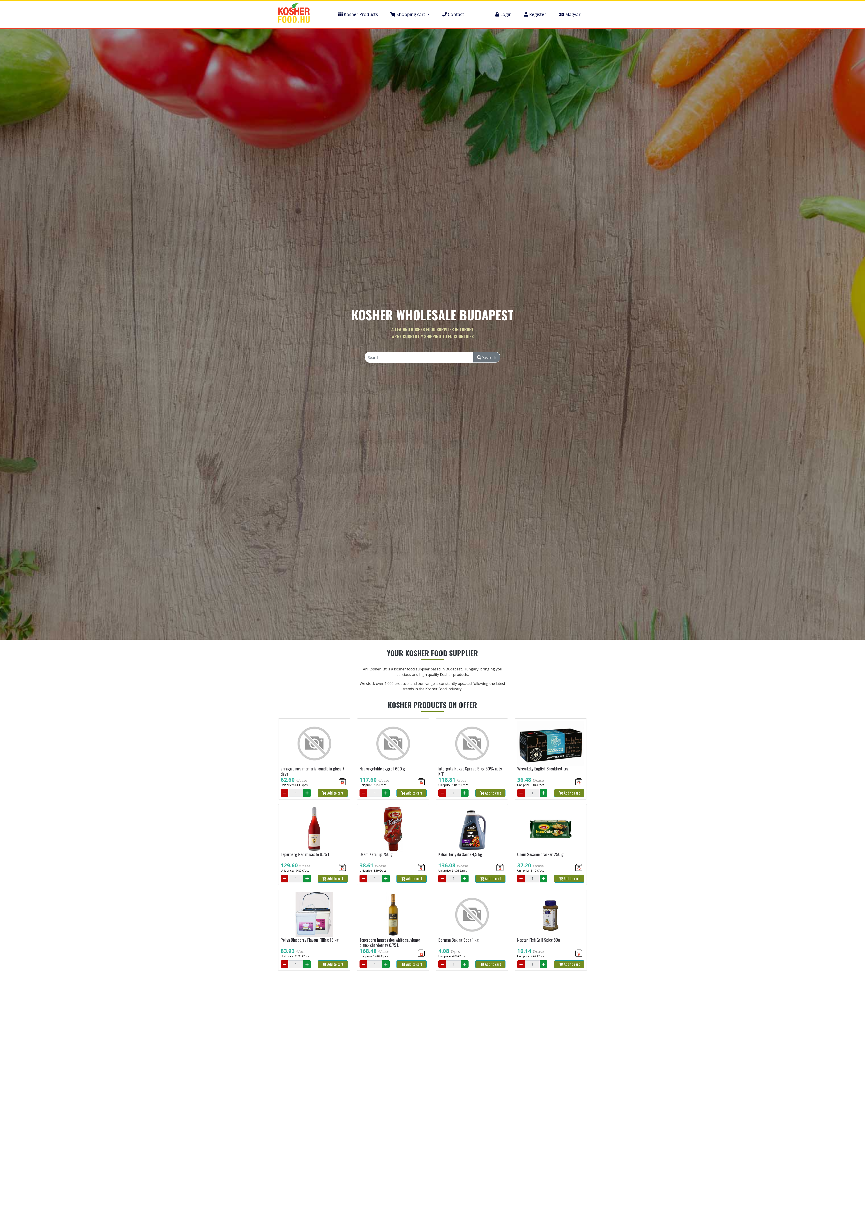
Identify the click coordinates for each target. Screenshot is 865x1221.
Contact (455, 14)
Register (537, 14)
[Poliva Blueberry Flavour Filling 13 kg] (314, 914)
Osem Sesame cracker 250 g (540, 854)
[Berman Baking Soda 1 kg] (471, 914)
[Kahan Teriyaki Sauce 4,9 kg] (471, 829)
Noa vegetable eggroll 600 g (382, 768)
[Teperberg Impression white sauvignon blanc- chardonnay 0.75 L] (393, 914)
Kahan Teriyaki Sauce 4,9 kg (460, 854)
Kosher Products (360, 14)
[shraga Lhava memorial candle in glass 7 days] (314, 743)
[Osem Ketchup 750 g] (393, 829)
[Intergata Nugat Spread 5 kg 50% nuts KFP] (471, 743)
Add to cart (334, 793)
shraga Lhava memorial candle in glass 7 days (312, 771)
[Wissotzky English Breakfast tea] (550, 743)
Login (505, 14)
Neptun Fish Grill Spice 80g (538, 939)
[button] (410, 14)
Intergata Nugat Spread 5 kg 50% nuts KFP (470, 771)
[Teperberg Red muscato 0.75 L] (314, 829)
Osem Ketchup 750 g (376, 854)
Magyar (572, 14)
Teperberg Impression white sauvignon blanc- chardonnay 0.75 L (390, 942)
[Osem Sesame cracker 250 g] (550, 829)
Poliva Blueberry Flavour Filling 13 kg (310, 939)
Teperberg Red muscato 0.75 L (305, 854)
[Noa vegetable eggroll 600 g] (393, 743)
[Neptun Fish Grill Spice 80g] (550, 914)
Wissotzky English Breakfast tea (543, 768)
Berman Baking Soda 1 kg (458, 939)
